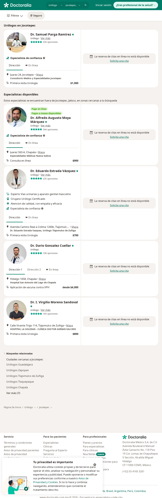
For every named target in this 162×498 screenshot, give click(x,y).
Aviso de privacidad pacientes (21, 450)
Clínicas (47, 446)
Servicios (48, 454)
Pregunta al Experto (55, 450)
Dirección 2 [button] (34, 269)
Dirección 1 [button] (15, 269)
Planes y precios (92, 442)
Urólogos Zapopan (17, 370)
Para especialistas (93, 446)
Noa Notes (93, 454)
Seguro (37, 15)
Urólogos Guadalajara (19, 364)
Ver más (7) (13, 393)
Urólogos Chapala (17, 387)
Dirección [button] (14, 65)
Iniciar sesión (103, 5)
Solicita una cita (119, 61)
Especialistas (51, 442)
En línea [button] (33, 65)
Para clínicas (90, 450)
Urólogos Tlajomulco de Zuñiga (25, 376)
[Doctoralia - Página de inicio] (24, 5)
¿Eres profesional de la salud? (134, 5)
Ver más (45, 38)
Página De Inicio (12, 407)
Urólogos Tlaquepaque (20, 381)
